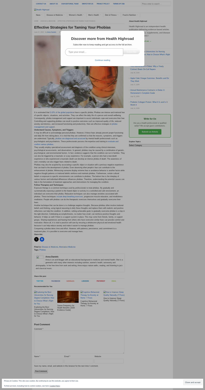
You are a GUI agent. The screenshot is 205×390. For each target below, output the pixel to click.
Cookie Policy (55, 386)
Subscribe (131, 52)
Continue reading (102, 60)
